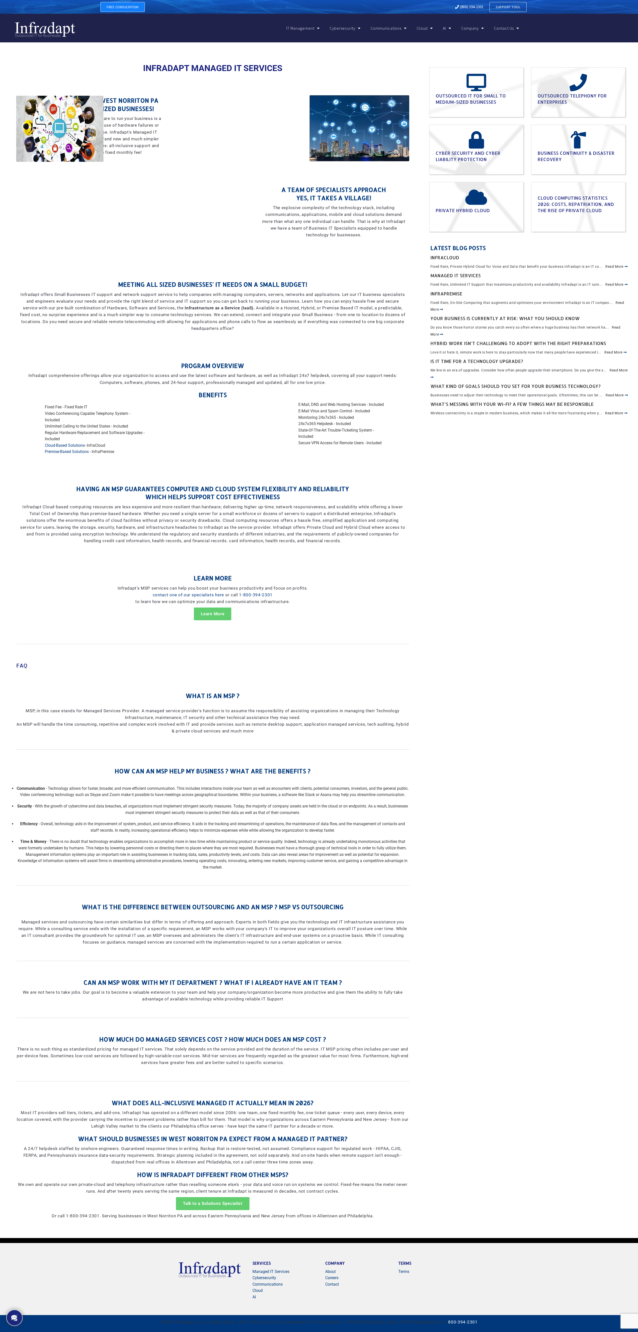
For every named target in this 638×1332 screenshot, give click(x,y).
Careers (331, 1277)
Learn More (212, 614)
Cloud (422, 28)
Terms (403, 1271)
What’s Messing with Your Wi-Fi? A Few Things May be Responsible (512, 404)
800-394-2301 (463, 1322)
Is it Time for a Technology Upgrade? (476, 361)
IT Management (300, 28)
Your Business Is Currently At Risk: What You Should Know (505, 318)
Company (470, 28)
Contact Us (504, 28)
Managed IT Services (455, 275)
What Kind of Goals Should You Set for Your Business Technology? (515, 386)
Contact (332, 1284)
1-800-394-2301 (256, 595)
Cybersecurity (342, 28)
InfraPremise (446, 293)
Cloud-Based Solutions (65, 445)
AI (444, 28)
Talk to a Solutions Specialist (212, 1203)
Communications (386, 28)
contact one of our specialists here (188, 595)
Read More (615, 266)
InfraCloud (444, 257)
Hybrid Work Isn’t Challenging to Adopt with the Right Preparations (518, 343)
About (330, 1271)
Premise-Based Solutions (67, 451)
